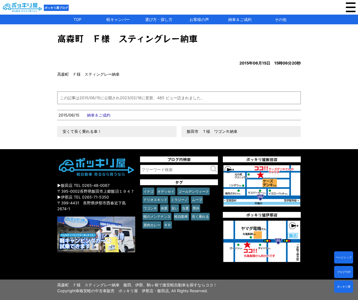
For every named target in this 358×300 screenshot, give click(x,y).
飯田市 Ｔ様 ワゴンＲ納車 (212, 131)
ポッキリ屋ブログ (56, 7)
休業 (164, 208)
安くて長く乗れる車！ (82, 131)
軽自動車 (181, 216)
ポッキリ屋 (343, 286)
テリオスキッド (155, 200)
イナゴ (148, 191)
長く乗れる (200, 216)
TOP (77, 19)
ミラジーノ (179, 200)
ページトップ (344, 257)
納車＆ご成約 (240, 19)
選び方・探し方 (158, 19)
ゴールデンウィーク (193, 191)
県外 (196, 208)
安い (174, 208)
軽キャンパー (118, 19)
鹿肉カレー (151, 225)
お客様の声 (199, 19)
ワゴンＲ (150, 208)
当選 (185, 208)
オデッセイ (165, 191)
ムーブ (197, 200)
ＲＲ (167, 225)
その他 (280, 19)
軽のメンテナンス (157, 216)
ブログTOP (343, 272)
